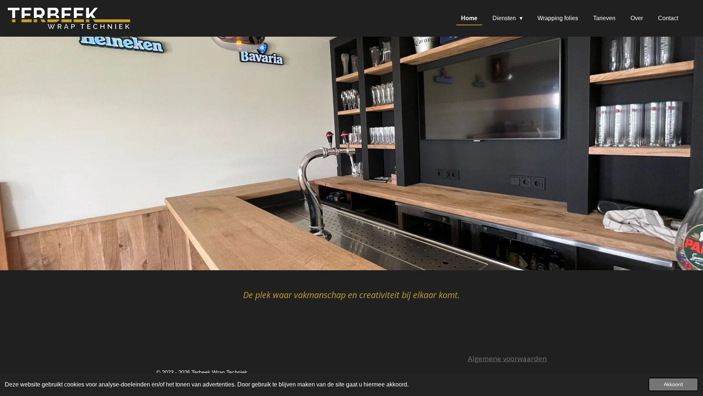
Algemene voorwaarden (507, 358)
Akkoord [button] (673, 384)
